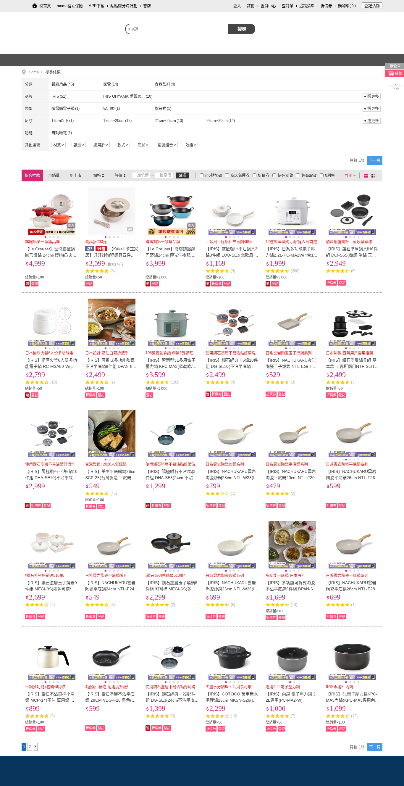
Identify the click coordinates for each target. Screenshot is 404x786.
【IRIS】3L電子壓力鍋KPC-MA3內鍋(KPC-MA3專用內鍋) (351, 700)
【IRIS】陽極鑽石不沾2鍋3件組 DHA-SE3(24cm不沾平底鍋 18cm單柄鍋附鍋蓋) (171, 477)
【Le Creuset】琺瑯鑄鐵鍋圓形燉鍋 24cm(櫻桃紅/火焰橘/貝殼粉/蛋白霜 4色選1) (51, 255)
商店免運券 (240, 175)
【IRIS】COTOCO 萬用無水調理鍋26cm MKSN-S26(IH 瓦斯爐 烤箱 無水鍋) (232, 700)
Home (34, 72)
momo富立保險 (70, 6)
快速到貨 (285, 175)
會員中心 (268, 6)
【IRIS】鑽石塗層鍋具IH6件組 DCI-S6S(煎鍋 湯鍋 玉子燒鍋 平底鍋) (352, 255)
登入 (237, 6)
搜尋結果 (52, 72)
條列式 (374, 175)
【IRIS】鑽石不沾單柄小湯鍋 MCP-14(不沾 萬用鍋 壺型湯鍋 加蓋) (50, 700)
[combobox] (176, 29)
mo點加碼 (213, 175)
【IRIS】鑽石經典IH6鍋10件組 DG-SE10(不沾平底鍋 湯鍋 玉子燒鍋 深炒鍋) (232, 366)
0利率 (330, 175)
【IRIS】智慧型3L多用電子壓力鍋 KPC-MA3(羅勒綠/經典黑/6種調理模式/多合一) (171, 366)
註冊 (251, 6)
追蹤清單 (307, 6)
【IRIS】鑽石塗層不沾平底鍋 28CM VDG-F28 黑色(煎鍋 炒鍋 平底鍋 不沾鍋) (110, 700)
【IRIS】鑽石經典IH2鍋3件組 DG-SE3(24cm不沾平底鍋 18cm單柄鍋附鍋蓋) (170, 700)
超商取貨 (309, 175)
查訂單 (287, 6)
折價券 (326, 6)
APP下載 (96, 6)
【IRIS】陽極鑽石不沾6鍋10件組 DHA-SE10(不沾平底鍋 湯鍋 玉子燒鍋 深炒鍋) (51, 477)
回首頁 (45, 6)
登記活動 (372, 6)
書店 (147, 6)
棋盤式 (367, 175)
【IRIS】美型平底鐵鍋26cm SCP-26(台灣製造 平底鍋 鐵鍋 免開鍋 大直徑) (111, 477)
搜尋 (241, 28)
